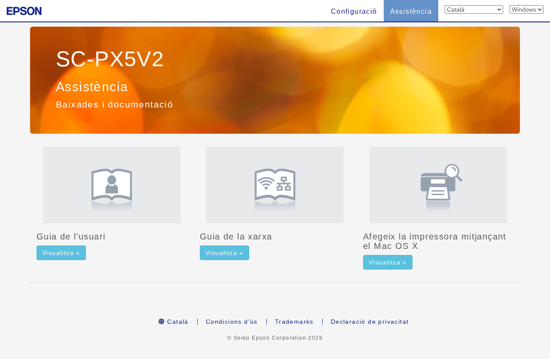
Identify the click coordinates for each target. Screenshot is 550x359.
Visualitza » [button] (61, 252)
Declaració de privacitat (370, 321)
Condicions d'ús (232, 321)
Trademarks (294, 321)
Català (177, 321)
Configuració (354, 11)
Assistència (411, 11)
